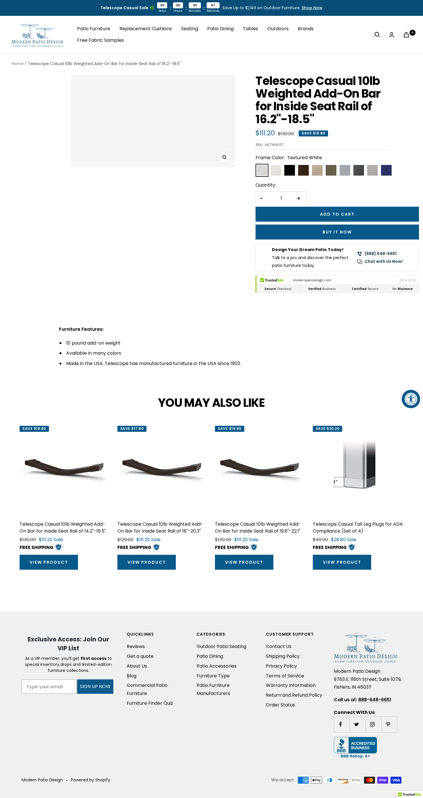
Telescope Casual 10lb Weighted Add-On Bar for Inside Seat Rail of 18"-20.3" (160, 527)
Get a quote (140, 656)
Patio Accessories (217, 666)
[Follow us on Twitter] (357, 724)
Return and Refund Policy (294, 695)
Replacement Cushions (145, 28)
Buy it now (337, 232)
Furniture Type (213, 675)
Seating (189, 28)
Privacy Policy (281, 666)
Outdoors (278, 28)
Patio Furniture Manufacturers (213, 689)
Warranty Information (291, 685)
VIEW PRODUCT (49, 562)
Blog (131, 675)
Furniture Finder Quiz (150, 703)
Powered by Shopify (90, 780)
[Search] (378, 34)
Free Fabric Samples (100, 40)
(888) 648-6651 (381, 253)
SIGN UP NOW (95, 686)
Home (18, 63)
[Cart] (407, 34)
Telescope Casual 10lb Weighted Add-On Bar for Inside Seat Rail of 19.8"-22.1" (258, 527)
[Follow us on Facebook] (342, 724)
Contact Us (278, 646)
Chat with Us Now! (384, 261)
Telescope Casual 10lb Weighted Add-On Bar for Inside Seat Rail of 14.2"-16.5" (63, 527)
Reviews (136, 646)
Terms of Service (285, 675)
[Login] (393, 34)
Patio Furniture (93, 28)
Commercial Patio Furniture (147, 689)
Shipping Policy (283, 656)
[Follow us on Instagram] (373, 724)
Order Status (280, 705)
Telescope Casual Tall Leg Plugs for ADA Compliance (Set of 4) (358, 527)
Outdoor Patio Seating (221, 646)
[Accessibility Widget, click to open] (411, 399)
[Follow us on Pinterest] (389, 724)
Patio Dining (220, 28)
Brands (306, 28)
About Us (137, 666)
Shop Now (312, 8)
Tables (250, 28)
